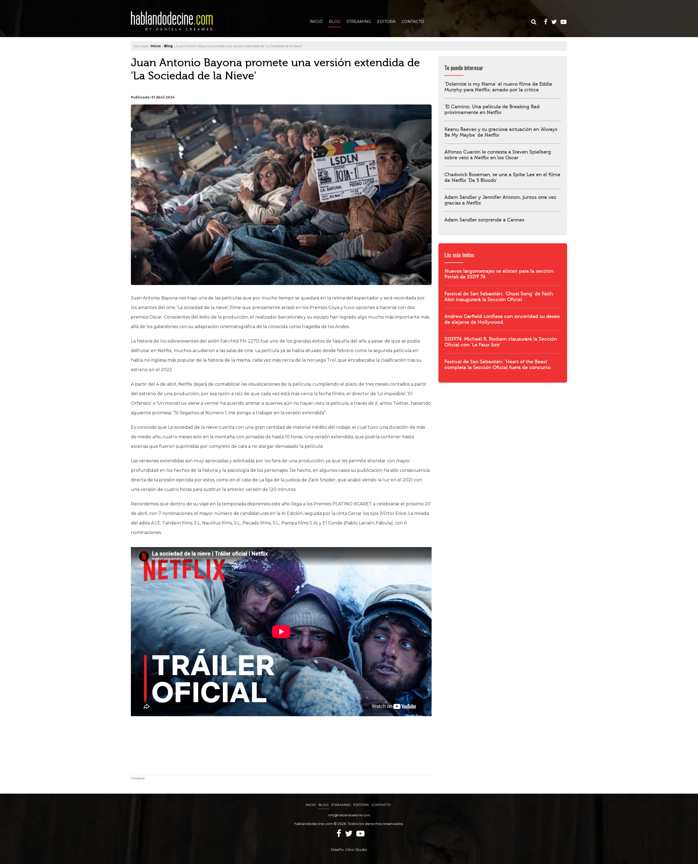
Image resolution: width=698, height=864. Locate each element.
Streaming (359, 21)
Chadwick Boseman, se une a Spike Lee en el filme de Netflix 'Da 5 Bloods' (502, 177)
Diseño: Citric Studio (349, 849)
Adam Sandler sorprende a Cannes (484, 220)
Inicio (316, 21)
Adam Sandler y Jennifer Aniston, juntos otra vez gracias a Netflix (500, 200)
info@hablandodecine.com (349, 815)
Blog (335, 21)
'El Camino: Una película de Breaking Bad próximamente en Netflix (492, 109)
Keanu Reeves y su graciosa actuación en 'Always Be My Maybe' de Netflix (500, 132)
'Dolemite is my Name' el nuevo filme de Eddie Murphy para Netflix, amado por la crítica (498, 87)
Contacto (413, 21)
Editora (386, 21)
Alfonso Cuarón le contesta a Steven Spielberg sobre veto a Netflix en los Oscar (497, 155)
